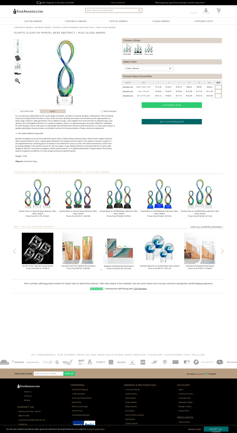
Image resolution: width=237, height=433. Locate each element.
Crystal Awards (118, 21)
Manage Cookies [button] (185, 406)
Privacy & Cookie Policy (96, 429)
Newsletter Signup (186, 402)
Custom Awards (33, 21)
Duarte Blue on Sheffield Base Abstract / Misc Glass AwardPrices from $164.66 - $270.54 (159, 213)
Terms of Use (77, 411)
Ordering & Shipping (80, 389)
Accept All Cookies (216, 430)
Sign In (181, 389)
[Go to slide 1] (101, 269)
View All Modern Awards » (207, 227)
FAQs (52, 111)
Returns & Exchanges (80, 406)
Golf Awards (130, 419)
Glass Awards (130, 398)
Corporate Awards (76, 21)
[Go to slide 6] (139, 269)
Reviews (140, 289)
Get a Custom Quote (172, 121)
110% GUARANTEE (117, 2)
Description (26, 111)
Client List (27, 396)
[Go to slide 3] (116, 269)
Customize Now (172, 105)
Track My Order (185, 398)
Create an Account (186, 394)
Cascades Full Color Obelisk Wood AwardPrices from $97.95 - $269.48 (78, 267)
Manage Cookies (194, 429)
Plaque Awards (161, 21)
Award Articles (184, 422)
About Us (27, 392)
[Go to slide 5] (131, 269)
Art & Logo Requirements (81, 398)
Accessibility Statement (81, 415)
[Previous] (14, 251)
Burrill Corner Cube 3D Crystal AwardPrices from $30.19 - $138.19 (37, 267)
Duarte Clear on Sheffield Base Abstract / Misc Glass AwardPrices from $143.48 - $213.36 (200, 213)
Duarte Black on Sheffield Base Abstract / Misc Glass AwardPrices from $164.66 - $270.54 (119, 213)
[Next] (222, 251)
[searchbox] (113, 10)
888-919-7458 (24, 416)
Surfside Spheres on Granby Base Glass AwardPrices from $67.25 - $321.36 (159, 267)
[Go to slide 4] (124, 269)
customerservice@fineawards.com (32, 420)
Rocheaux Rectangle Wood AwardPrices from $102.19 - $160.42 (200, 267)
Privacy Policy (184, 411)
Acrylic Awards (131, 402)
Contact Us (23, 424)
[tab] (27, 111)
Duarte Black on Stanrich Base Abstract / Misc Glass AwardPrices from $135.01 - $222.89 (78, 213)
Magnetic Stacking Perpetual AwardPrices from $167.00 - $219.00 (118, 267)
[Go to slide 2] (109, 269)
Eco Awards (129, 411)
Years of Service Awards (134, 415)
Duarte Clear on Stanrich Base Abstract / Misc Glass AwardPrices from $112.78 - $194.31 (37, 213)
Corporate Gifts (203, 21)
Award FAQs (76, 402)
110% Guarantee (78, 394)
